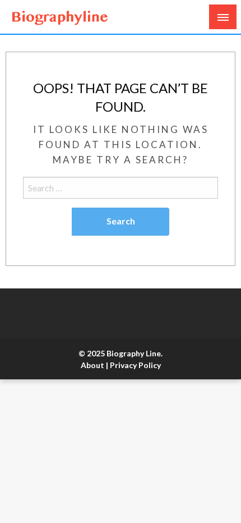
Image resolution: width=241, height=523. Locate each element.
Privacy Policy (135, 365)
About (92, 365)
